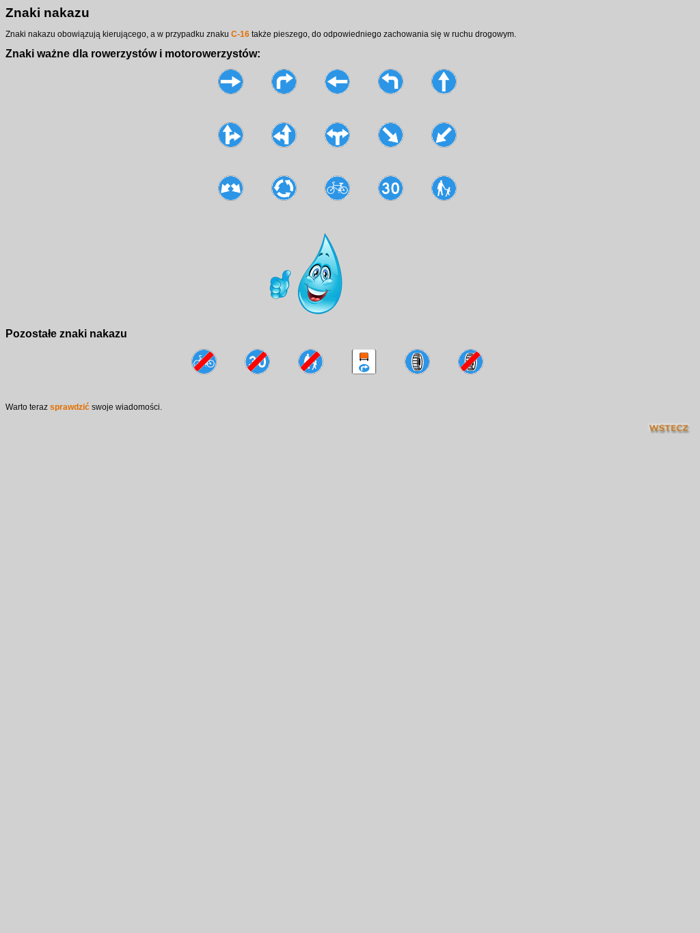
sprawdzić (71, 407)
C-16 (240, 34)
